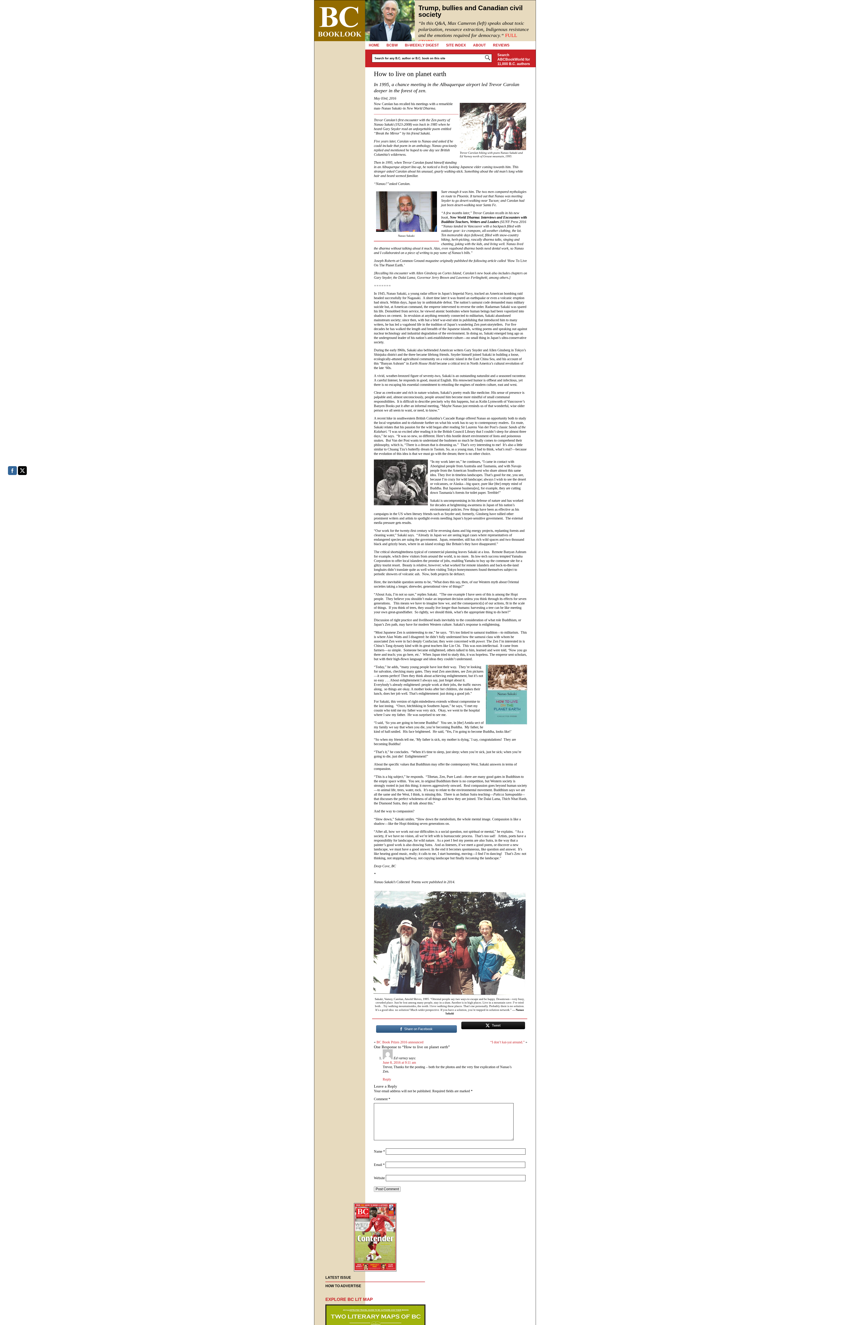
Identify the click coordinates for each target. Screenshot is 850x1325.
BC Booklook (339, 20)
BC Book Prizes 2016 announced (400, 1042)
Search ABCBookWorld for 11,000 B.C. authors (513, 59)
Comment (382, 1099)
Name (379, 1151)
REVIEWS (501, 45)
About (479, 45)
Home (374, 45)
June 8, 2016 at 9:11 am (399, 1062)
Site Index (456, 45)
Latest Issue (338, 1277)
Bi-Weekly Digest (422, 45)
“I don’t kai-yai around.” (507, 1042)
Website (379, 1178)
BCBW (392, 45)
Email (379, 1165)
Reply (387, 1079)
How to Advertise (343, 1286)
